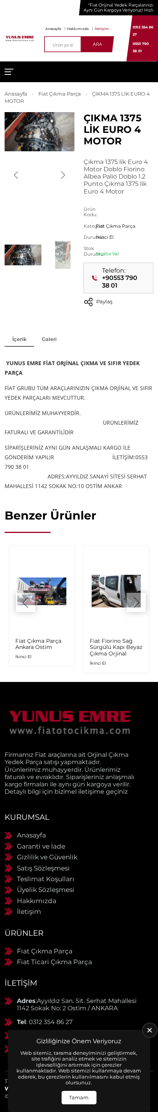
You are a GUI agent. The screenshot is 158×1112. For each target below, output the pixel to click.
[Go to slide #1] (23, 255)
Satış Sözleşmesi (43, 868)
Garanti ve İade (41, 846)
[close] (149, 1030)
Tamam (79, 1097)
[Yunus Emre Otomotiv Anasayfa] (20, 38)
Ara (97, 44)
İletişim (102, 28)
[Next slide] (62, 175)
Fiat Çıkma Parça (59, 94)
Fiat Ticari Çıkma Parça (54, 962)
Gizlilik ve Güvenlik (47, 857)
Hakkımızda (78, 28)
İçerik (19, 339)
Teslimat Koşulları (45, 879)
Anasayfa (53, 28)
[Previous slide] (16, 175)
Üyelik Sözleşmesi (45, 890)
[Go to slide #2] (62, 255)
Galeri (49, 339)
